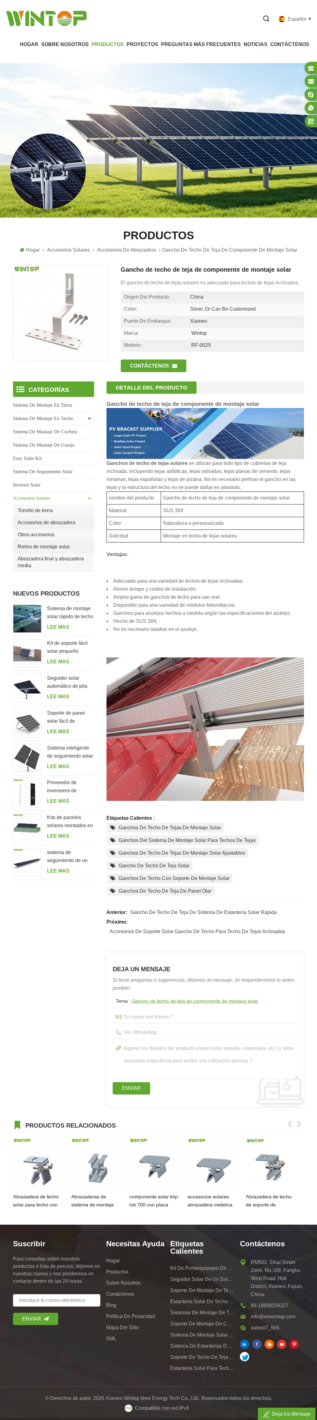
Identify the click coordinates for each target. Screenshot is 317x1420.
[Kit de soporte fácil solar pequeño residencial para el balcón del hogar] (27, 653)
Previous (290, 1124)
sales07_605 (265, 1327)
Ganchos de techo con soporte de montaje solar (174, 878)
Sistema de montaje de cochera (45, 431)
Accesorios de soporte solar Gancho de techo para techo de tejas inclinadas (197, 931)
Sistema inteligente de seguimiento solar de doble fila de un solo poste (70, 752)
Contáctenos (289, 44)
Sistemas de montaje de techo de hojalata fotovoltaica (202, 1312)
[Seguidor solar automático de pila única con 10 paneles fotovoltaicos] (27, 688)
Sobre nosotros (65, 44)
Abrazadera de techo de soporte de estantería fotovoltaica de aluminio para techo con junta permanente (271, 1202)
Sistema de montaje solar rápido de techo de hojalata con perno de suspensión (70, 613)
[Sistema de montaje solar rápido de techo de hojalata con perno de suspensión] (27, 619)
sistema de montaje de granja (43, 445)
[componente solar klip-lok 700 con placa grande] (155, 1164)
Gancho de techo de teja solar (154, 865)
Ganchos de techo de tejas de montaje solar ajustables (182, 853)
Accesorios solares (31, 498)
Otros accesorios (36, 534)
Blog (111, 1305)
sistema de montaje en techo (43, 418)
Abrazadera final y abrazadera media (51, 562)
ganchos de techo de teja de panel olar (165, 891)
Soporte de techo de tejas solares (202, 1357)
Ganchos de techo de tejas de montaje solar (170, 827)
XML (111, 1338)
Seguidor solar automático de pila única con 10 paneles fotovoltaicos (70, 682)
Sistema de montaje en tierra (42, 405)
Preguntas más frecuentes (201, 44)
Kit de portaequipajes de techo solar (202, 1268)
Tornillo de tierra (35, 510)
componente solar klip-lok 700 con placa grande (154, 1202)
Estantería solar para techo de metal (202, 1368)
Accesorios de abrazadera (46, 522)
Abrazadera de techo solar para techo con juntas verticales (36, 1202)
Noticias (255, 44)
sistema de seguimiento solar (42, 471)
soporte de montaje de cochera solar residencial (202, 1323)
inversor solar (27, 484)
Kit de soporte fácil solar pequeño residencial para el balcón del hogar (67, 647)
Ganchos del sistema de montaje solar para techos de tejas (187, 840)
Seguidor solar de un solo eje (202, 1279)
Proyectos (142, 44)
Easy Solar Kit (27, 458)
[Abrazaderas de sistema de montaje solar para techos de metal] (97, 1164)
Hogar (29, 44)
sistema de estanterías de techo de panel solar (202, 1346)
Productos (108, 44)
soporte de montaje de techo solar (202, 1290)
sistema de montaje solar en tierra (202, 1334)
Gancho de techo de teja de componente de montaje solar (195, 1001)
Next (299, 1124)
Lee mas (58, 627)
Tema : (187, 1001)
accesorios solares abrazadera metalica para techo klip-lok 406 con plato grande (212, 1202)
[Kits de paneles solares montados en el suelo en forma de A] (27, 828)
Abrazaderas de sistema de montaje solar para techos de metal (93, 1202)
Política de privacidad (130, 1316)
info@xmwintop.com (273, 1316)
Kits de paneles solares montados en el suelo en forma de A (70, 822)
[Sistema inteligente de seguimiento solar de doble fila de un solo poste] (27, 758)
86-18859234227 (270, 1305)
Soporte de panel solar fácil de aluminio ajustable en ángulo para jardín (70, 717)
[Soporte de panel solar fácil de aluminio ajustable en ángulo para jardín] (27, 723)
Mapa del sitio (122, 1327)
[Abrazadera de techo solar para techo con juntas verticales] (39, 1164)
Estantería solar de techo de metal (202, 1301)
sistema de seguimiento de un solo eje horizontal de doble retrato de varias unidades (67, 857)
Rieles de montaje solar (44, 546)
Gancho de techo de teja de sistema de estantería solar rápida (203, 912)
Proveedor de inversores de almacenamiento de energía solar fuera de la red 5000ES (68, 787)
